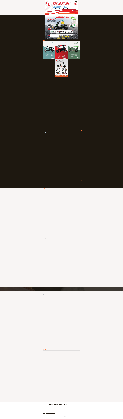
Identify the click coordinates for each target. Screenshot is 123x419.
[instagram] (78, 1)
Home (78, 2)
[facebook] (76, 1)
